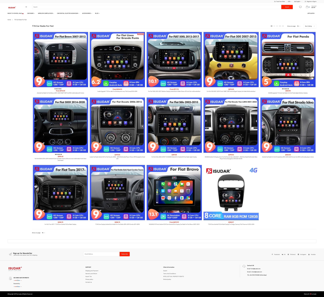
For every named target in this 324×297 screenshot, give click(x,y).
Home (9, 20)
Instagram (303, 254)
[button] (58, 88)
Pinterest (293, 254)
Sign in (314, 1)
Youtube (313, 254)
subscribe (124, 254)
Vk (284, 254)
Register (309, 1)
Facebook (277, 254)
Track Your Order (280, 1)
